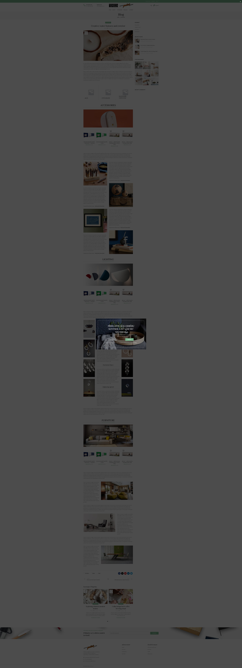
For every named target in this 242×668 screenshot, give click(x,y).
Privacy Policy (134, 342)
